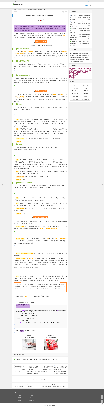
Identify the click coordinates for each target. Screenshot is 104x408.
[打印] (63, 12)
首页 (15, 9)
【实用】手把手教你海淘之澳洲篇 (77, 61)
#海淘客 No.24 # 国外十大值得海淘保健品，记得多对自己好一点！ (33, 373)
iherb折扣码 (85, 90)
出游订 (31, 395)
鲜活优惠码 (31, 400)
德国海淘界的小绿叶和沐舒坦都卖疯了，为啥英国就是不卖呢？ (84, 55)
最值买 (31, 397)
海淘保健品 (19, 9)
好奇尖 (19, 397)
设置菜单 (89, 1)
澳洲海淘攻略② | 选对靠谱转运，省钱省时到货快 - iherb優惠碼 (37, 361)
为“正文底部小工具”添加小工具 (40, 379)
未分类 (85, 96)
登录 (22, 1)
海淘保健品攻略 (85, 99)
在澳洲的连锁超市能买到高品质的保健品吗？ (80, 57)
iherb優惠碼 (85, 88)
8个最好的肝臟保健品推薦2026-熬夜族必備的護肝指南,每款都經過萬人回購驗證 (84, 43)
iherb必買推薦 (75, 90)
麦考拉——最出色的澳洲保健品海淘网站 (79, 53)
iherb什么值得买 (75, 88)
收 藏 (40, 20)
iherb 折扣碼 (85, 85)
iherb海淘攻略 (75, 93)
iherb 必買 (75, 85)
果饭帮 (19, 400)
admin (46, 359)
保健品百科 (75, 96)
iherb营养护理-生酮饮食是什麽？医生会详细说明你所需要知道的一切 (60, 373)
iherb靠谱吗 (85, 93)
